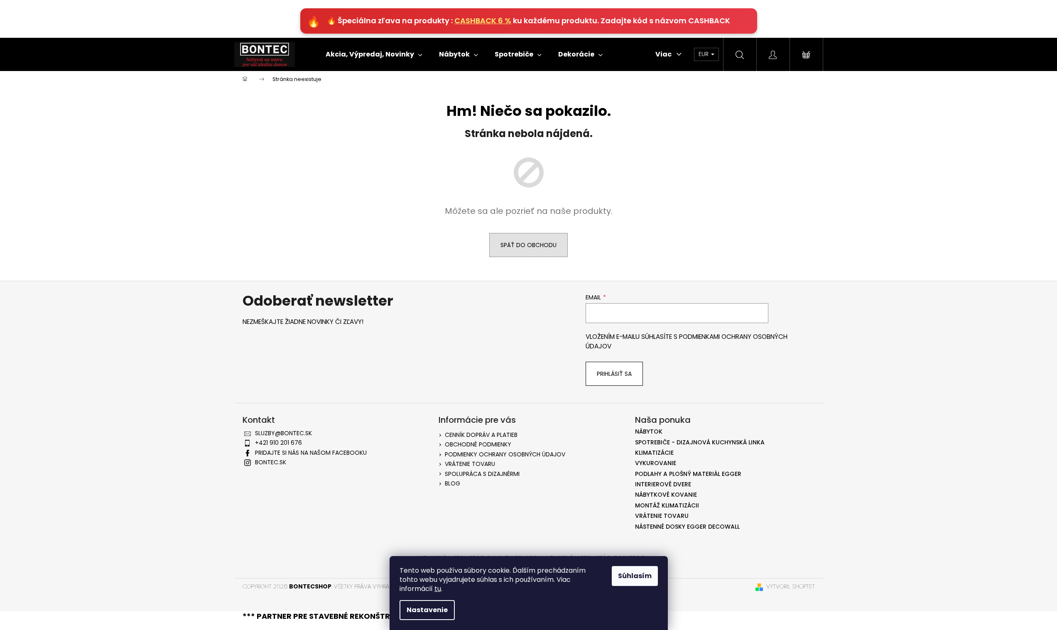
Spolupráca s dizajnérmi (482, 474)
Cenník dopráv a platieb (481, 435)
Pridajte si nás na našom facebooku (311, 453)
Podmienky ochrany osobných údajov (505, 454)
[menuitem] (374, 54)
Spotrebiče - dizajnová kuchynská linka (700, 442)
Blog (452, 483)
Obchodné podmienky (478, 444)
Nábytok (648, 432)
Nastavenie (427, 610)
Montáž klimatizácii (667, 506)
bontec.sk (270, 462)
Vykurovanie (655, 463)
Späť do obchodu (528, 245)
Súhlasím (635, 576)
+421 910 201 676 (278, 443)
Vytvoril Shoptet (790, 587)
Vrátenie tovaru (470, 464)
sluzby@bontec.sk (283, 433)
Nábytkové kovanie (666, 495)
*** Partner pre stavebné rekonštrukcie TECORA (345, 616)
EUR (704, 54)
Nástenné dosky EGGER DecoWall (687, 527)
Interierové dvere (663, 484)
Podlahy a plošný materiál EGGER (688, 474)
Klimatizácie (654, 453)
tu (437, 588)
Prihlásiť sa (614, 374)
